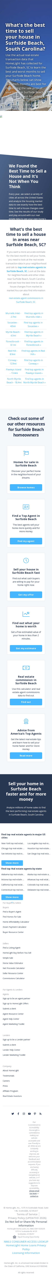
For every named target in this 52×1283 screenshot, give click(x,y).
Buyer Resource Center (13, 932)
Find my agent (26, 541)
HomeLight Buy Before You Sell (17, 952)
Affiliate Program (10, 1091)
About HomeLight (11, 1070)
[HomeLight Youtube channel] (29, 1114)
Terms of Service (27, 1214)
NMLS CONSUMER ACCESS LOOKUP (26, 1241)
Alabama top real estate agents (13, 874)
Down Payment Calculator (14, 927)
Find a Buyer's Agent (12, 911)
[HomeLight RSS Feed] (40, 1114)
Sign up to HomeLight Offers (15, 1003)
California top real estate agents (13, 884)
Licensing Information (26, 1253)
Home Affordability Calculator (16, 922)
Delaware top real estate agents (39, 889)
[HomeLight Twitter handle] (13, 1114)
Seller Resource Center (13, 973)
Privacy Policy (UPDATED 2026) (27, 1218)
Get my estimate (26, 648)
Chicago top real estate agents (13, 848)
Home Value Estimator (13, 963)
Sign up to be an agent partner (16, 998)
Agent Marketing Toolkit (13, 1024)
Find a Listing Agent (11, 947)
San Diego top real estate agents (39, 853)
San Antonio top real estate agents (13, 853)
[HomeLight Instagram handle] (24, 1114)
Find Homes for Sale (12, 916)
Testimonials (8, 1075)
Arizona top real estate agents (13, 879)
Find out (26, 702)
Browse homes (26, 487)
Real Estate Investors (12, 1096)
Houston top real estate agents (39, 848)
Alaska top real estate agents (39, 874)
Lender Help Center (11, 1050)
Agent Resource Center (13, 1014)
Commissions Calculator (14, 978)
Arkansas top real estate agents (39, 879)
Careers (6, 1080)
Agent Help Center (11, 1019)
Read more (26, 755)
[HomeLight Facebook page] (18, 1114)
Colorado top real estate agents (39, 884)
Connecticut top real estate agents (13, 889)
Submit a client (9, 1008)
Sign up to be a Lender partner (16, 1039)
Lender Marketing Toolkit (14, 1055)
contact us (34, 1196)
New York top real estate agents (13, 843)
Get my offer (26, 594)
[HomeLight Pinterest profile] (35, 1114)
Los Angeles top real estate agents (39, 843)
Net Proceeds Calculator (14, 968)
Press (5, 1086)
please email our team (34, 1192)
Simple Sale (8, 958)
